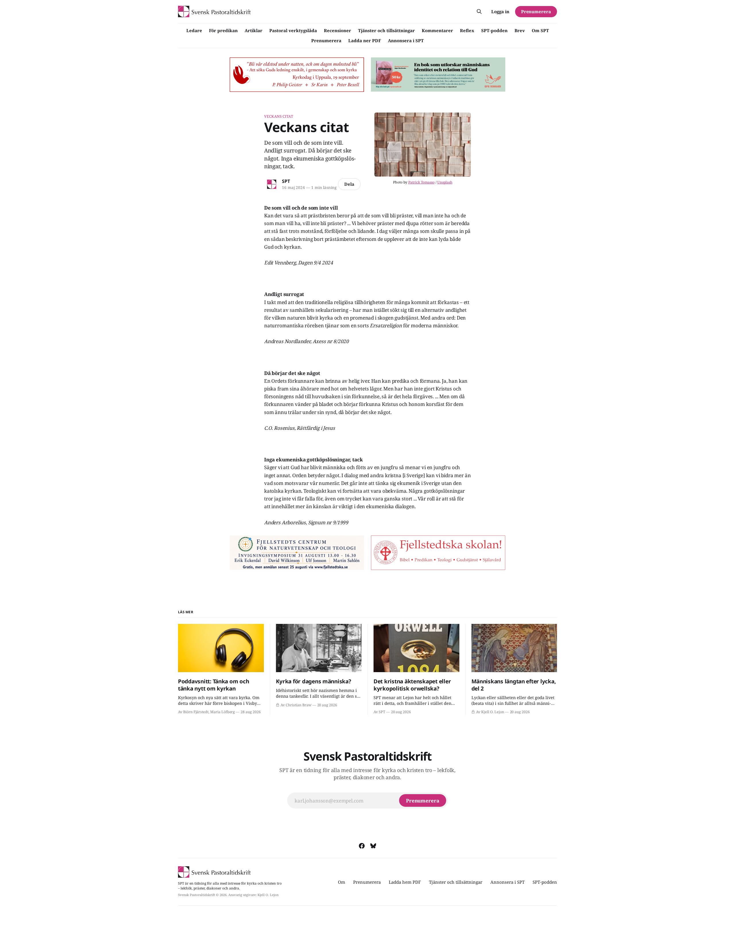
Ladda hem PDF (405, 882)
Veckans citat (278, 116)
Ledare (194, 30)
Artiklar (253, 30)
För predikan (223, 30)
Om (341, 882)
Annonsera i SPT (406, 40)
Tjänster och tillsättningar (386, 30)
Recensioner (337, 30)
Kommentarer (437, 30)
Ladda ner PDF (364, 40)
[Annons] (297, 74)
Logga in (500, 11)
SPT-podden (494, 30)
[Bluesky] (373, 846)
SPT (286, 181)
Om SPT (540, 30)
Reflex (467, 30)
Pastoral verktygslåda (293, 30)
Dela (349, 184)
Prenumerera (326, 40)
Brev (519, 30)
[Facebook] (362, 846)
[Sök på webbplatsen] (479, 11)
